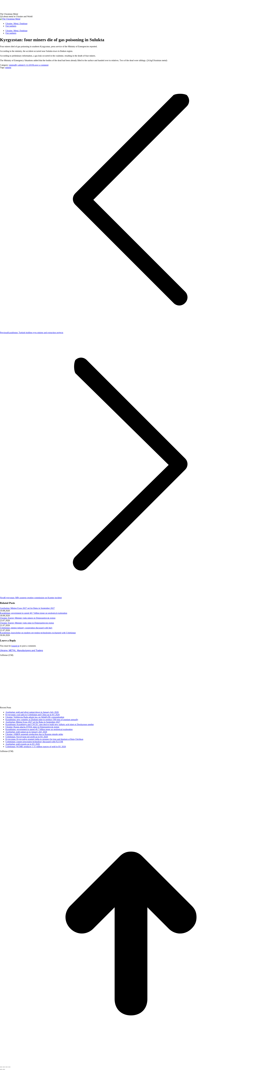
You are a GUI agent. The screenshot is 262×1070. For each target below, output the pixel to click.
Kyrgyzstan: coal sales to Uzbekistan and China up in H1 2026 (32, 714)
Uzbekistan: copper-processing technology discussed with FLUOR (34, 741)
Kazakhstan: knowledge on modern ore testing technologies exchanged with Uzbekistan (38, 633)
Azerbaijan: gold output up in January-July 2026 (26, 732)
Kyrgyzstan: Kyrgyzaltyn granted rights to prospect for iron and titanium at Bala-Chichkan (44, 739)
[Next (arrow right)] (4, 1069)
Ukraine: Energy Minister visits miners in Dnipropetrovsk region (27, 618)
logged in (15, 646)
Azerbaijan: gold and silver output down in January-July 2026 (32, 712)
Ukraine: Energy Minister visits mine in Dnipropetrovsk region (27, 623)
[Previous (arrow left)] (1, 1069)
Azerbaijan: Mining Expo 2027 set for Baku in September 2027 (27, 608)
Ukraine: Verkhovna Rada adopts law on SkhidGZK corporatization (34, 717)
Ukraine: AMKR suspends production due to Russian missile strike (34, 734)
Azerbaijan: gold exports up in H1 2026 (22, 744)
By (19, 65)
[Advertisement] (49, 6)
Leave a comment (40, 65)
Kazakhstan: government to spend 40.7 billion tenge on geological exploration (33, 613)
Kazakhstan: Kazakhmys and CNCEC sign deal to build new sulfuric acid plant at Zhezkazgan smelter (49, 724)
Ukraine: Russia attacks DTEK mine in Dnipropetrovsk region (32, 727)
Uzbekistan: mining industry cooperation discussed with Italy (26, 628)
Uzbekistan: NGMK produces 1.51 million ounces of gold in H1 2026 (35, 746)
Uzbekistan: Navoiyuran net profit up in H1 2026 (26, 737)
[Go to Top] (131, 1064)
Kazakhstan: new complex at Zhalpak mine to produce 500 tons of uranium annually (41, 719)
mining (12, 65)
